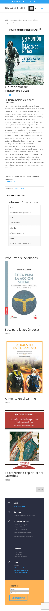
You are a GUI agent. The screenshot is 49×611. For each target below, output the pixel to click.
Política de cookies (19, 568)
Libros (12, 20)
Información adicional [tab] (15, 195)
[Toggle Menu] (31, 8)
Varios (24, 20)
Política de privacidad (20, 572)
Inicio (7, 20)
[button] (40, 29)
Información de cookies (21, 570)
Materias (18, 20)
